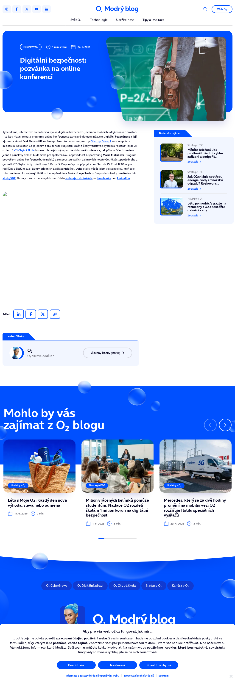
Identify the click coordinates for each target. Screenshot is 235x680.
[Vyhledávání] (205, 9)
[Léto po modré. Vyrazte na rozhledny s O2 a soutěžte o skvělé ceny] (194, 205)
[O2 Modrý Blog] (117, 9)
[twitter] (26, 9)
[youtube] (36, 9)
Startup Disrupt (101, 141)
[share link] (55, 314)
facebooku (104, 178)
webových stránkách (78, 178)
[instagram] (7, 9)
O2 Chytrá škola (24, 150)
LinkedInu (123, 178)
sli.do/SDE (9, 178)
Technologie (99, 20)
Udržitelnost (125, 20)
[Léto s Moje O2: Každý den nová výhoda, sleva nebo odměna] (39, 478)
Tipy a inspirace (154, 20)
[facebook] (16, 9)
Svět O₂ (75, 20)
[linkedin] (46, 9)
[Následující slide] (225, 425)
